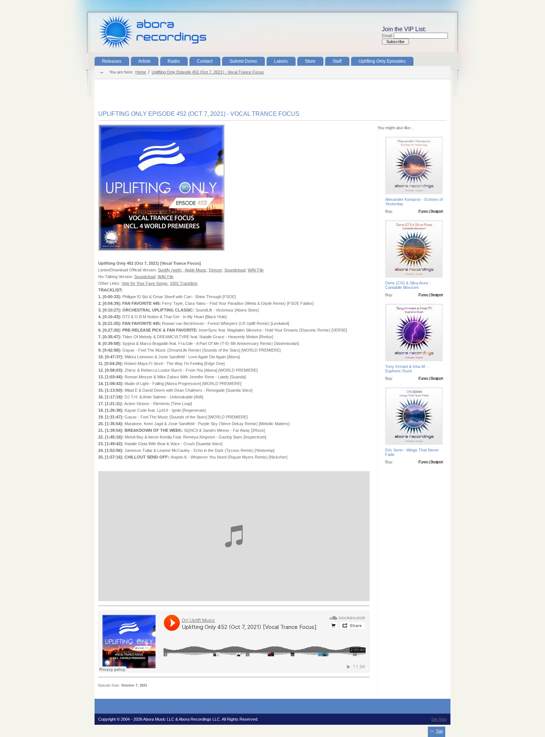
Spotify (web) (170, 270)
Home (140, 72)
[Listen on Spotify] (161, 249)
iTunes (423, 211)
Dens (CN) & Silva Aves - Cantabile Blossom (408, 285)
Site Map (439, 719)
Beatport (436, 211)
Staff (337, 61)
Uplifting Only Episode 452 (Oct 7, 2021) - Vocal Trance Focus (208, 72)
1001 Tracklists (184, 283)
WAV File (256, 270)
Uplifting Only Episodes (382, 61)
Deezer (215, 270)
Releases (111, 61)
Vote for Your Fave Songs (145, 283)
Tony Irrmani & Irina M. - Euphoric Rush (407, 368)
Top (439, 731)
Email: (388, 35)
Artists (144, 61)
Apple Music (196, 270)
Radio (174, 61)
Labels (281, 61)
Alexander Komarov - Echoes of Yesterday (414, 201)
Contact (204, 61)
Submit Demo (243, 61)
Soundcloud (234, 270)
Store (310, 61)
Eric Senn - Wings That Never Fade (412, 452)
